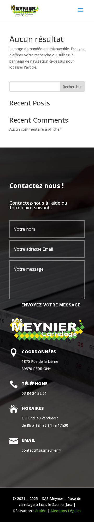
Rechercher (72, 86)
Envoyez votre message (50, 305)
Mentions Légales (66, 510)
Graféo (40, 510)
